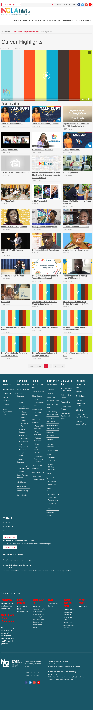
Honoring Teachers (70, 172)
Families (22, 380)
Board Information (50, 455)
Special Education (22, 430)
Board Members (8, 389)
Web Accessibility (8, 526)
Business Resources (50, 445)
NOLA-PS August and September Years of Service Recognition (45, 276)
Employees (82, 380)
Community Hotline (50, 514)
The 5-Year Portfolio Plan (51, 420)
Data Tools (50, 389)
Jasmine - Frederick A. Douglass (76, 226)
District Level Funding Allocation (52, 399)
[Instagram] (86, 4)
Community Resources (50, 434)
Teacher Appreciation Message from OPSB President (75, 276)
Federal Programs (38, 472)
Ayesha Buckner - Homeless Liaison (77, 250)
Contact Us (66, 4)
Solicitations (54, 450)
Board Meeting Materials (51, 467)
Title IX (48, 508)
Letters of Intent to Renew (25, 414)
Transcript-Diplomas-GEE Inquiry (24, 468)
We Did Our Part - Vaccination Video (15, 172)
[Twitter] (82, 4)
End (62, 366)
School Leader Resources (37, 420)
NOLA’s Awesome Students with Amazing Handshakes (44, 354)
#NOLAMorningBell (39, 201)
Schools (36, 380)
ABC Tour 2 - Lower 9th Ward (12, 275)
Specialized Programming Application (38, 459)
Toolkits (38, 453)
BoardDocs (6, 599)
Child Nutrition (22, 486)
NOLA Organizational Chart (8, 411)
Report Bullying (22, 491)
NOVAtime (79, 410)
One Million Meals (8, 201)
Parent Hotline (22, 495)
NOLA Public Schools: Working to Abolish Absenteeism (14, 354)
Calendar (58, 4)
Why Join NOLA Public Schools (66, 389)
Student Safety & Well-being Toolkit (52, 427)
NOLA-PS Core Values (66, 396)
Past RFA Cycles (37, 414)
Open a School (37, 409)
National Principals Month (42, 149)
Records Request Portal (67, 602)
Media (48, 473)
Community (52, 380)
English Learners (22, 454)
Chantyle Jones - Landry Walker (44, 226)
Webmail (79, 392)
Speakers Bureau (52, 478)
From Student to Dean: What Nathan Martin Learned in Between (76, 302)
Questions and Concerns (24, 436)
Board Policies (21, 601)
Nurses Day (5, 301)
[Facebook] (78, 4)
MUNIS (51, 599)
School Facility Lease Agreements (38, 478)
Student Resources (20, 460)
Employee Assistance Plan (81, 422)
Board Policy (54, 461)
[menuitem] (17, 20)
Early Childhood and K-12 (39, 402)
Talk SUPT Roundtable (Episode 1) (45, 123)
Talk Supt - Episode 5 (71, 149)
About (6, 380)
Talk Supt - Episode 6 (9, 149)
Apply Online (65, 402)
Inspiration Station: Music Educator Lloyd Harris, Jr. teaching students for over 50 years (46, 175)
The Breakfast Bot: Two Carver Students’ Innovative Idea (44, 302)
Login (74, 4)
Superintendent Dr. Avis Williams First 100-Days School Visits (76, 124)
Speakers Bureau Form (52, 483)
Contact (7, 518)
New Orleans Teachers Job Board (65, 416)
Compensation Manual (66, 407)
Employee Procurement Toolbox (80, 403)
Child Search (21, 482)
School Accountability (24, 407)
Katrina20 (49, 393)
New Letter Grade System (52, 406)
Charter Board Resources (37, 466)
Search (52, 4)
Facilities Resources (37, 439)
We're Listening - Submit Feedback (52, 413)
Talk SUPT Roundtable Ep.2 (12, 123)
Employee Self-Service (81, 386)
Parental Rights (22, 401)
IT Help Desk (80, 396)
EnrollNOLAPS (38, 601)
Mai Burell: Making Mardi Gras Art (45, 327)
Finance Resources (37, 433)
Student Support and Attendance (38, 446)
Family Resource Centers (22, 476)
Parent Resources (20, 394)
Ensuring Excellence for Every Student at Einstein (75, 328)
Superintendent (8, 393)
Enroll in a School (23, 389)
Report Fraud (82, 601)
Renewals (49, 440)
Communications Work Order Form (82, 415)
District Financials (49, 489)
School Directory (23, 385)
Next (56, 366)
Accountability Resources (39, 427)
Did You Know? (51, 385)
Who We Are (7, 385)
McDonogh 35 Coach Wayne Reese (45, 250)
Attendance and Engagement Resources (23, 445)
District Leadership (6, 399)
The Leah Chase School (37, 386)
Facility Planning (51, 504)
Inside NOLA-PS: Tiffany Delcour (14, 226)
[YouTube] (90, 4)
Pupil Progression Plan (25, 423)
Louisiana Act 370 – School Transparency (53, 497)
